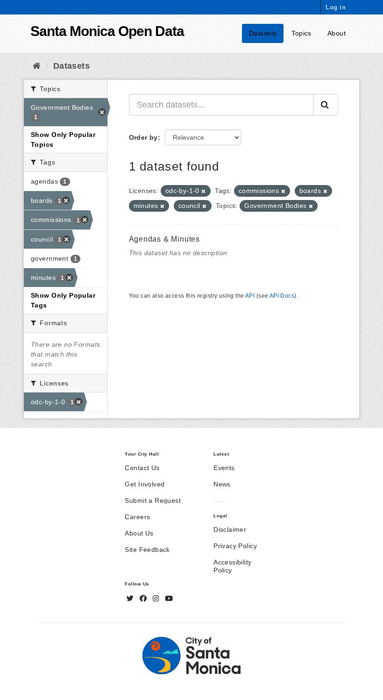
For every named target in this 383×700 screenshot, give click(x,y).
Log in (336, 7)
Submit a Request (153, 500)
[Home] (37, 66)
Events (224, 467)
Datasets (263, 33)
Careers (137, 517)
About (336, 33)
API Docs (282, 296)
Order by (143, 137)
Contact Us (142, 467)
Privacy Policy (235, 546)
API (250, 296)
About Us (139, 533)
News (222, 484)
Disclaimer (229, 529)
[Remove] (203, 191)
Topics (301, 33)
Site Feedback (147, 549)
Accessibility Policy (232, 566)
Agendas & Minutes (164, 239)
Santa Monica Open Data (107, 31)
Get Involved (144, 484)
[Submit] (325, 104)
